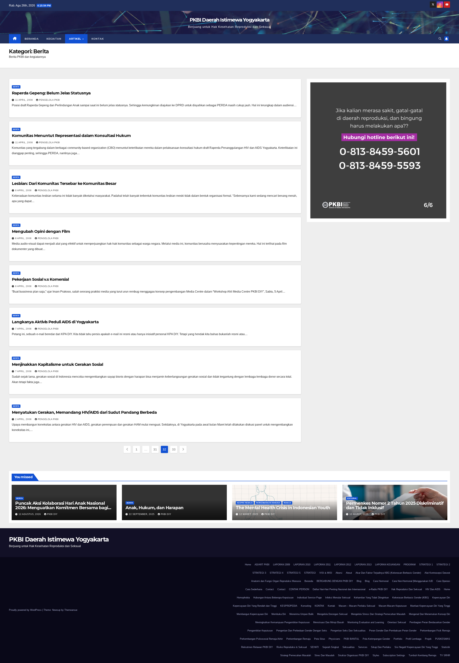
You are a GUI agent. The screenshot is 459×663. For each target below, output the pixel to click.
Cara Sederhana (253, 589)
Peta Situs (319, 639)
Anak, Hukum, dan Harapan (154, 507)
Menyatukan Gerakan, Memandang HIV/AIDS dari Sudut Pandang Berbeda (84, 412)
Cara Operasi (443, 581)
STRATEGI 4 (276, 572)
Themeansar (70, 610)
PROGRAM (410, 564)
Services (362, 647)
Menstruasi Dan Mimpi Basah (328, 622)
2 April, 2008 (23, 419)
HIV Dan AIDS (432, 589)
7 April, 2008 (23, 329)
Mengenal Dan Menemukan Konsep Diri (429, 614)
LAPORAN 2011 (322, 564)
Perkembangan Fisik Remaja (435, 630)
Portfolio (398, 639)
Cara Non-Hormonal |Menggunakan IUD (412, 581)
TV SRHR (445, 655)
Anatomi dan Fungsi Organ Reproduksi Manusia (276, 581)
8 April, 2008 (23, 190)
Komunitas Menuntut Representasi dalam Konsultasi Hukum (71, 135)
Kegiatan (53, 38)
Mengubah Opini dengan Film (41, 231)
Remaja (287, 503)
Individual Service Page (309, 597)
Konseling (306, 605)
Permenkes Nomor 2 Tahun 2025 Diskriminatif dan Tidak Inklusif (395, 505)
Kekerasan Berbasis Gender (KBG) (410, 597)
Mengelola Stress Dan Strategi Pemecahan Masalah (378, 614)
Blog (359, 581)
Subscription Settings (394, 655)
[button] (440, 38)
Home (248, 564)
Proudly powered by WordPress (25, 610)
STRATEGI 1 (426, 564)
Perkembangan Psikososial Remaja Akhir (261, 639)
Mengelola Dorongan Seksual (332, 614)
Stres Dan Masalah (324, 655)
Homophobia (243, 597)
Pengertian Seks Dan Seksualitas (348, 630)
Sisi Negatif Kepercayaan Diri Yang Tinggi (416, 647)
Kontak (97, 38)
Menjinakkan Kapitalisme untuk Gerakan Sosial (57, 364)
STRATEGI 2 (443, 564)
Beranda (32, 38)
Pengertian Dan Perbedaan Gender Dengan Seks (301, 630)
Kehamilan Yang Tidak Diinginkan (371, 597)
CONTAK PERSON (299, 589)
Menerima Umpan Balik (301, 614)
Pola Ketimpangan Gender (376, 639)
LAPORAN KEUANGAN (387, 564)
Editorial (352, 498)
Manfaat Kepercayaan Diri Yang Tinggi (430, 605)
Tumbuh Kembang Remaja (422, 655)
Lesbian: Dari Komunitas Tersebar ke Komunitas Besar (64, 183)
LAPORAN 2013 (363, 564)
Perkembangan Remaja (298, 639)
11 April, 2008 (24, 100)
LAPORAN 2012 (342, 564)
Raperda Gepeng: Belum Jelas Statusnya (51, 93)
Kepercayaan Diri (441, 597)
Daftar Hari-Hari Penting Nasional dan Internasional (339, 589)
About (349, 572)
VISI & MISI (325, 572)
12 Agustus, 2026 (30, 514)
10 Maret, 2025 (359, 514)
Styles (376, 655)
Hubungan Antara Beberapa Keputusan (273, 597)
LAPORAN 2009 (281, 564)
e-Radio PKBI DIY (378, 589)
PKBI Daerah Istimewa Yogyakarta (229, 20)
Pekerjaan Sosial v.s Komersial (40, 279)
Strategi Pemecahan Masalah (295, 655)
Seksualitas (348, 647)
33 (173, 449)
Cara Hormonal (381, 581)
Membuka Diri (278, 614)
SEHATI (314, 647)
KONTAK (319, 605)
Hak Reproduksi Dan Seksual (406, 589)
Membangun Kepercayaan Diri (252, 614)
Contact (270, 589)
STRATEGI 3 (259, 572)
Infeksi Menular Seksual (337, 597)
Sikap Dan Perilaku (381, 647)
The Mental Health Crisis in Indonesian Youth (283, 507)
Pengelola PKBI (49, 100)
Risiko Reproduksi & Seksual (291, 647)
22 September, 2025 (142, 514)
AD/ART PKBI (262, 564)
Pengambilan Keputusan (260, 630)
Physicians (334, 639)
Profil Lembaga (413, 639)
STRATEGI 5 (294, 572)
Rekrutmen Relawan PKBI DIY (257, 647)
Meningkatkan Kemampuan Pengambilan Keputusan (282, 622)
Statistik (445, 647)
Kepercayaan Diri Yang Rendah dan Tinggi (255, 605)
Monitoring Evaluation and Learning (365, 622)
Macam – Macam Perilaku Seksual (357, 605)
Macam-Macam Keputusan (393, 605)
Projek (428, 639)
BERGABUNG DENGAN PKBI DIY (335, 581)
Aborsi (339, 572)
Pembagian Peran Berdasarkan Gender (430, 622)
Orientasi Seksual (396, 622)
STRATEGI (310, 572)
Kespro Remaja (245, 503)
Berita (16, 87)
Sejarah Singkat (330, 647)
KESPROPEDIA (288, 605)
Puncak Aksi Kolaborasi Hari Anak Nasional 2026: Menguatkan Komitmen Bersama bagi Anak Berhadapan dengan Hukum (61, 508)
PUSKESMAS (442, 639)
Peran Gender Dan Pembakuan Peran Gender (393, 630)
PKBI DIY (52, 514)
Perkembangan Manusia (268, 503)
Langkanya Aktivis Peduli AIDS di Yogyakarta (55, 321)
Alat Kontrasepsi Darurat (437, 572)
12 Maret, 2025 (249, 514)
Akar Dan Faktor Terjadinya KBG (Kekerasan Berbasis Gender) (388, 572)
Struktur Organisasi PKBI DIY (353, 655)
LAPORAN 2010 (302, 564)
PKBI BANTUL (351, 639)
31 (155, 449)
